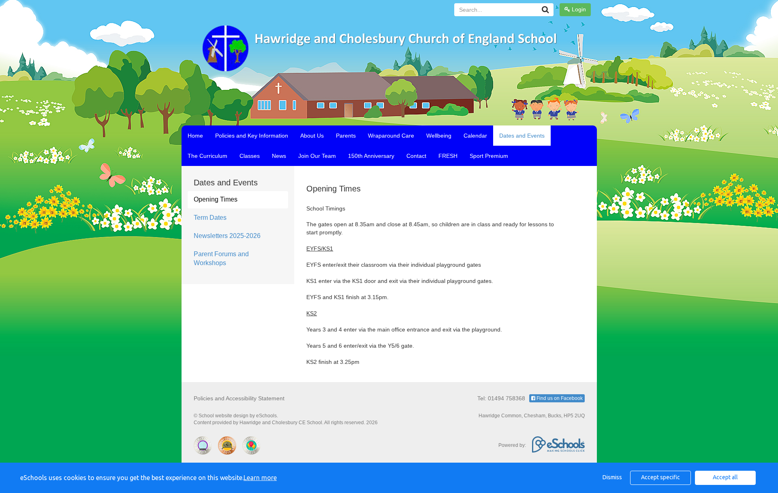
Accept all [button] (725, 477)
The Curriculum (207, 156)
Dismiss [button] (612, 477)
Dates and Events (522, 135)
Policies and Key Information (251, 135)
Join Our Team (317, 156)
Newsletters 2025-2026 (227, 235)
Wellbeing (438, 135)
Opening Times (215, 199)
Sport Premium (489, 156)
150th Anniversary (371, 156)
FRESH (447, 156)
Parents (346, 135)
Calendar (475, 135)
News (279, 156)
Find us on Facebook (559, 398)
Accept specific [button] (660, 477)
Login (578, 9)
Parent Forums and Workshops (221, 259)
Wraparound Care (391, 135)
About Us (312, 135)
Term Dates (210, 217)
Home (195, 135)
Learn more (260, 477)
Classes (249, 156)
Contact (416, 156)
